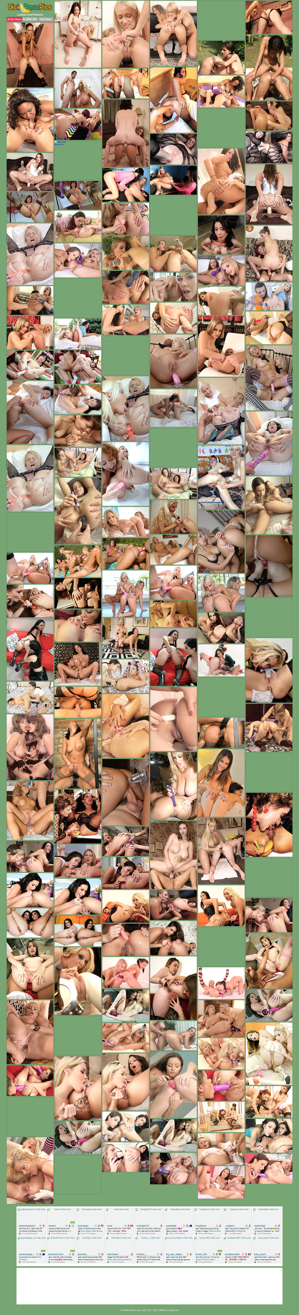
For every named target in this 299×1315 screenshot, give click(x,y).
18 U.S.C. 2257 (150, 1310)
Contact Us (173, 1310)
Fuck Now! (46, 19)
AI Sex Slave (14, 19)
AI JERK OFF (30, 19)
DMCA (162, 1310)
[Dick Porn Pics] (30, 7)
